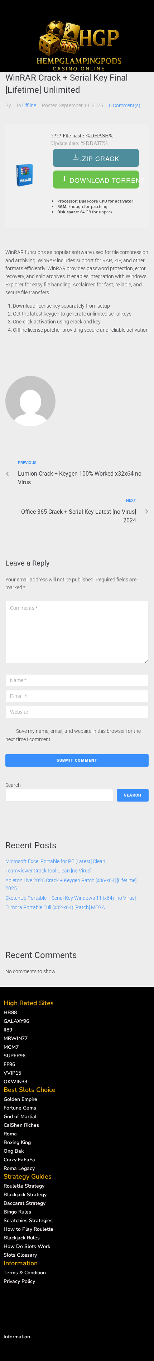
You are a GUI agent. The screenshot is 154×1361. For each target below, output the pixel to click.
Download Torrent (103, 180)
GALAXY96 (16, 1021)
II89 (8, 1029)
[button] (79, 6)
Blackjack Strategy (25, 1194)
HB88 (10, 1012)
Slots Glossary (20, 1255)
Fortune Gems (20, 1107)
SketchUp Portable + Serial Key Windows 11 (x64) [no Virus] (70, 898)
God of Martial (20, 1116)
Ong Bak (14, 1151)
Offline (29, 105)
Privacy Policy (19, 1281)
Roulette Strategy (24, 1186)
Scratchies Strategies (28, 1220)
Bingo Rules (17, 1211)
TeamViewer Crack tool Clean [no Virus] (48, 871)
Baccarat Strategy (24, 1203)
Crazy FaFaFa (19, 1159)
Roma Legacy (19, 1168)
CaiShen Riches (21, 1125)
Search (13, 785)
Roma (10, 1133)
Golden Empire (20, 1099)
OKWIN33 (15, 1081)
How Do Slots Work (27, 1246)
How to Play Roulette (28, 1229)
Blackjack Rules (22, 1237)
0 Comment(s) (124, 105)
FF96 (9, 1064)
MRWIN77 (16, 1038)
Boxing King (17, 1142)
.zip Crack (99, 158)
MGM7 (11, 1047)
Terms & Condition (25, 1272)
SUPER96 (14, 1055)
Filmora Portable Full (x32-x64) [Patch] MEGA (55, 907)
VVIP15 (12, 1073)
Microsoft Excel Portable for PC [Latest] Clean (55, 861)
